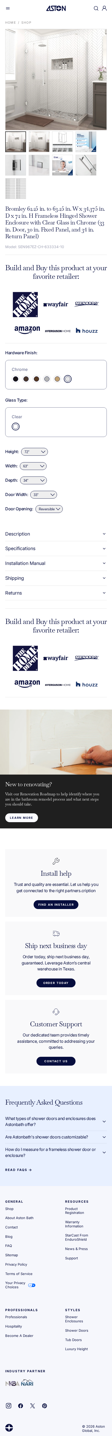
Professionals (16, 1317)
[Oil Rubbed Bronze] (36, 379)
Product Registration (74, 1211)
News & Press (76, 1249)
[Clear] (16, 426)
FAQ (8, 1246)
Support (71, 1258)
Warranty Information (74, 1224)
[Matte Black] (16, 379)
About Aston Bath (19, 1218)
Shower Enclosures (74, 1319)
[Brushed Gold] (57, 379)
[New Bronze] (26, 379)
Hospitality (13, 1326)
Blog (9, 1236)
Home (10, 22)
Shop (26, 22)
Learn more (21, 818)
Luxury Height (76, 1349)
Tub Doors (73, 1340)
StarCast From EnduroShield (76, 1237)
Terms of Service (19, 1274)
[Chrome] (68, 379)
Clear (17, 416)
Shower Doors (76, 1330)
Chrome (20, 369)
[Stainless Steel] (47, 379)
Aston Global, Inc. (93, 1428)
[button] (8, 8)
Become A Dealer (19, 1336)
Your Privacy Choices (15, 1285)
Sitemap (11, 1255)
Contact (11, 1227)
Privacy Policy (16, 1264)
